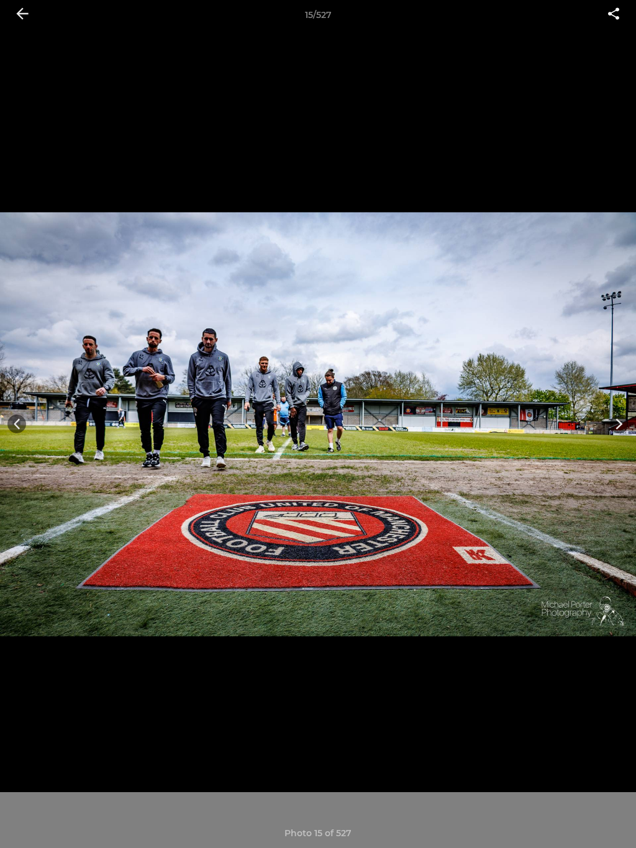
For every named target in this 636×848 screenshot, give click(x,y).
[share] (613, 15)
